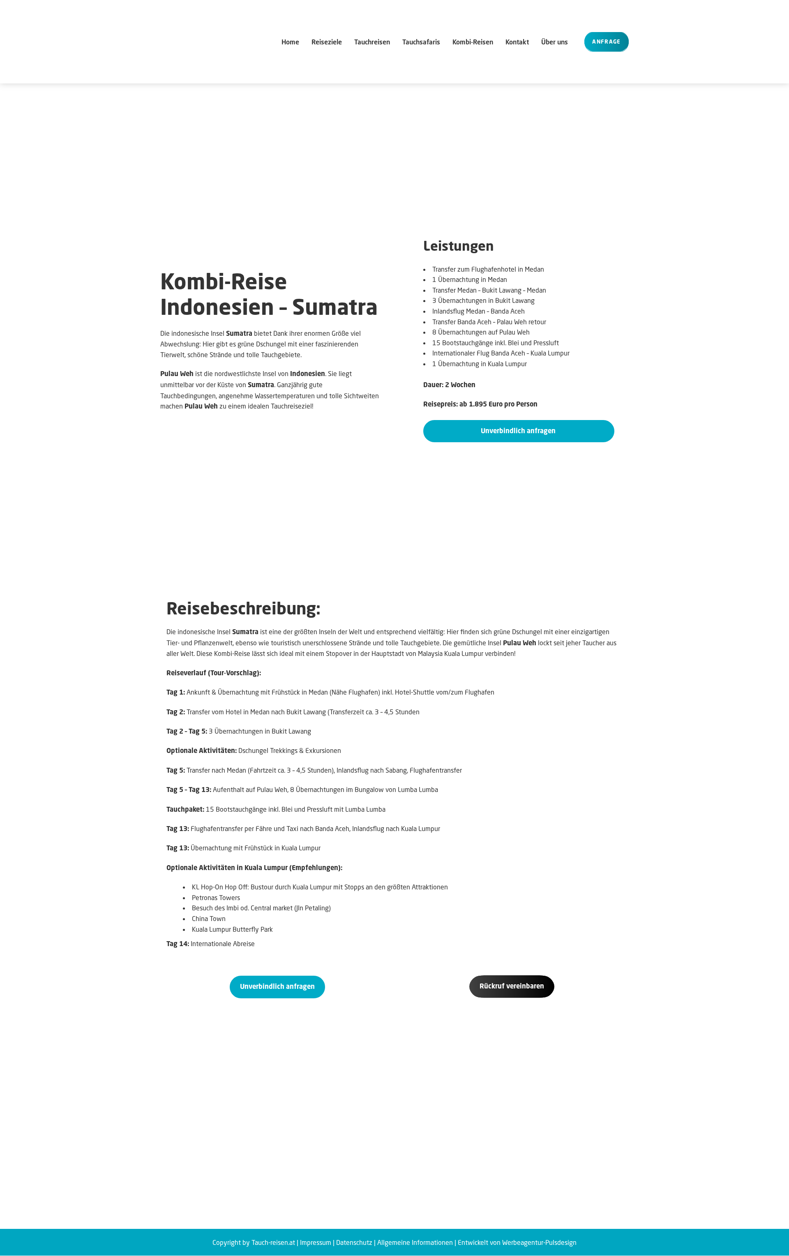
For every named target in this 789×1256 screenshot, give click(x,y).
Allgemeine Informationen (415, 1242)
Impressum (315, 1242)
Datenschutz (354, 1242)
